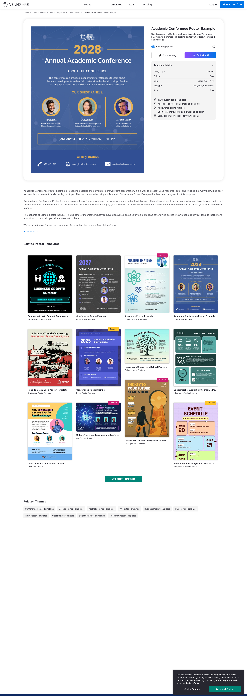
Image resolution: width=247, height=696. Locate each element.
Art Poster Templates (129, 509)
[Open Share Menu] (213, 46)
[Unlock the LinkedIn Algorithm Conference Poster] (98, 417)
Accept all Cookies (225, 689)
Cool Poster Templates (63, 515)
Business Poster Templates (157, 509)
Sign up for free (232, 4)
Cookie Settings (192, 689)
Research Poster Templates (123, 515)
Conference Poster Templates (39, 509)
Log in (213, 4)
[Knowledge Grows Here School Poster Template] (147, 346)
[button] (167, 55)
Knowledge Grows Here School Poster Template (147, 367)
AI (101, 4)
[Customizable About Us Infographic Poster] (196, 357)
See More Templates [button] (123, 478)
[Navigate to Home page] (16, 4)
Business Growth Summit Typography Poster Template (50, 316)
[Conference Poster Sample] (98, 357)
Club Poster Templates (186, 509)
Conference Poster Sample (90, 390)
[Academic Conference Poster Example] (196, 284)
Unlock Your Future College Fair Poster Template (147, 440)
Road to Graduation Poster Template (47, 390)
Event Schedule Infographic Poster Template (196, 463)
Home (26, 13)
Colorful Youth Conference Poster (46, 463)
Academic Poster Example (139, 316)
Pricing (147, 4)
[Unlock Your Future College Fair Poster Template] (147, 408)
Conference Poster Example (91, 316)
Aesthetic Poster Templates (101, 509)
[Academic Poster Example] (147, 284)
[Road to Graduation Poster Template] (50, 357)
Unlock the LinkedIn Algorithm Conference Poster (98, 435)
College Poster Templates (71, 509)
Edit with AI (203, 55)
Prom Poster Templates (36, 515)
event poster (74, 13)
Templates (115, 4)
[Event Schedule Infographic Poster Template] (196, 431)
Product (87, 4)
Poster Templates (57, 13)
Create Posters (39, 13)
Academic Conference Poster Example (194, 316)
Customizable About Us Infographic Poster (196, 390)
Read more (30, 231)
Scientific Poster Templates (92, 515)
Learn (132, 4)
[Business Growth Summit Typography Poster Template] (50, 284)
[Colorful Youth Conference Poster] (50, 431)
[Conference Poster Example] (98, 284)
